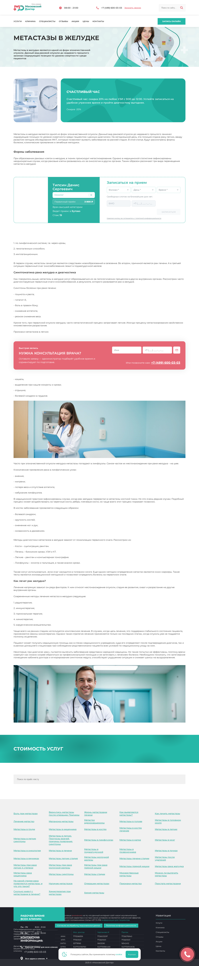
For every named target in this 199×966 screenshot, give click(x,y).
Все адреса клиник (36, 958)
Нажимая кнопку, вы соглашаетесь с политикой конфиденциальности (134, 218)
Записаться (169, 212)
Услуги (18, 21)
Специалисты (47, 21)
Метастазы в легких (166, 829)
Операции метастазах (96, 883)
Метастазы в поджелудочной (93, 850)
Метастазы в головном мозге (168, 821)
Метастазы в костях (95, 829)
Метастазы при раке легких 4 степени (25, 866)
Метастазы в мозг (165, 840)
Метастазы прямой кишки (134, 866)
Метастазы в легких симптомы (25, 840)
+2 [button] (91, 195)
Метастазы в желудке (26, 660)
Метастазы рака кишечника (23, 874)
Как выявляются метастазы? (128, 813)
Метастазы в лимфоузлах (98, 840)
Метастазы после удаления (165, 858)
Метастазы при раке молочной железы (60, 866)
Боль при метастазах (26, 813)
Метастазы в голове (130, 821)
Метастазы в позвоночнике (127, 850)
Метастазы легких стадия (63, 858)
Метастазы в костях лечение (130, 829)
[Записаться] (176, 350)
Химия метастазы (94, 892)
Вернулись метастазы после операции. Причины (64, 813)
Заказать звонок (132, 8)
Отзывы (63, 21)
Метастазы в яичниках (26, 858)
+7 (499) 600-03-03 (165, 362)
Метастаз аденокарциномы (94, 821)
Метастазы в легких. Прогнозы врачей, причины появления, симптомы (61, 840)
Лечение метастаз (24, 821)
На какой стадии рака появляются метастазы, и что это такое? (28, 883)
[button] (91, 195)
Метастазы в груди (24, 829)
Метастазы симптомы (61, 874)
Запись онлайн (171, 21)
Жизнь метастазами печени (95, 813)
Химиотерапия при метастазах (60, 893)
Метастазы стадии (94, 874)
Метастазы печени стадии (134, 858)
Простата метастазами (168, 883)
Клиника (30, 21)
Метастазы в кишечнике (62, 829)
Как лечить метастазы (167, 813)
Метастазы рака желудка (169, 866)
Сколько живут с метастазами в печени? (27, 893)
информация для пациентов (116, 920)
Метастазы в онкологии (27, 850)
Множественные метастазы (129, 874)
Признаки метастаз (130, 883)
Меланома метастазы (61, 821)
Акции (75, 21)
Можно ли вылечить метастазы (166, 874)
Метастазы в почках (166, 850)
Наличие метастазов (60, 883)
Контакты (98, 21)
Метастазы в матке (130, 840)
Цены (86, 21)
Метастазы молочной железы (96, 858)
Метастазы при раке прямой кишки (95, 866)
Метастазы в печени (60, 850)
